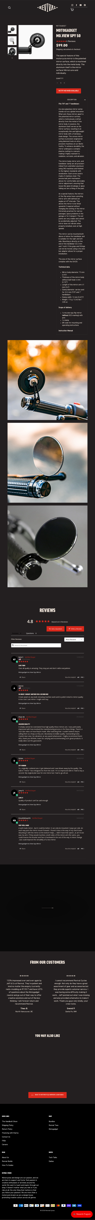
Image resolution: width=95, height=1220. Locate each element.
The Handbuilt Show (9, 1121)
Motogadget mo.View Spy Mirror (30, 672)
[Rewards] (82, 1214)
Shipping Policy (7, 1125)
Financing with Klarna (10, 1133)
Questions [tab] (30, 633)
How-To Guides (7, 1165)
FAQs (4, 1141)
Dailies (51, 1161)
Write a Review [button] (76, 629)
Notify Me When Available (69, 91)
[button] (79, 677)
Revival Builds (7, 1161)
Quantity (59, 78)
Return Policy (7, 1129)
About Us (5, 1158)
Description (71, 100)
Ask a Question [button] (56, 629)
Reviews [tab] (15, 633)
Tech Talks (53, 1158)
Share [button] (23, 677)
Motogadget (61, 26)
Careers (5, 1145)
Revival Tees (53, 1125)
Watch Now (49, 924)
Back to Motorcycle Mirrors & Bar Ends (49, 1095)
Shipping (59, 49)
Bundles (52, 1121)
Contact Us (6, 1137)
